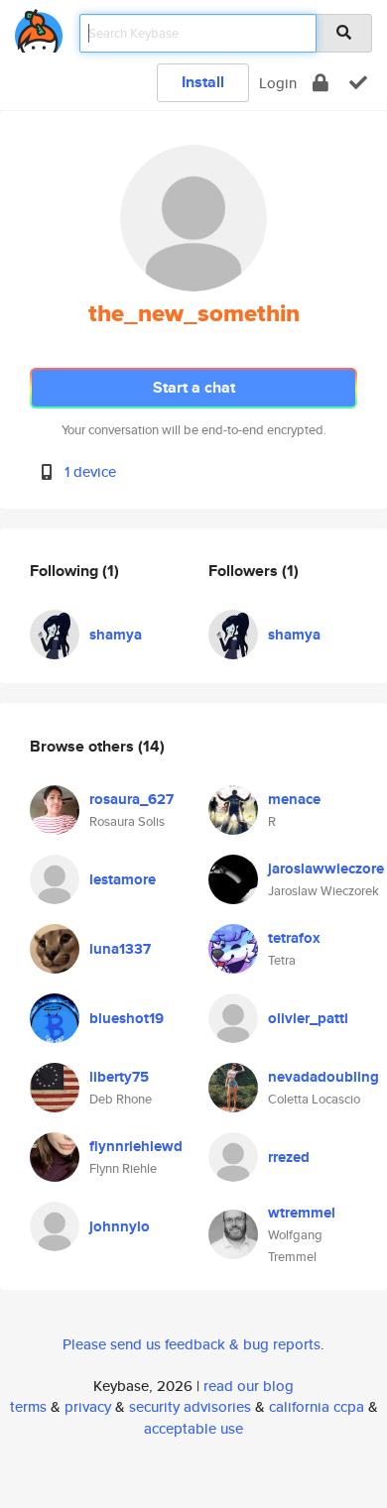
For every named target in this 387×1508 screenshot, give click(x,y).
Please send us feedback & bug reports (192, 1344)
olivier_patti (308, 1018)
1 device (90, 471)
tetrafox (294, 938)
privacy (87, 1406)
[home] (39, 27)
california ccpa (316, 1406)
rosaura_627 (131, 799)
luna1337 (120, 949)
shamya (115, 634)
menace (294, 799)
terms (28, 1406)
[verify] (358, 82)
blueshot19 (126, 1018)
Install (203, 81)
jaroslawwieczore (326, 868)
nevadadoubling (323, 1077)
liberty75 (119, 1077)
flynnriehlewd (136, 1146)
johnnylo (119, 1226)
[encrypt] (320, 82)
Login (278, 82)
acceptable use (193, 1428)
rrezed (289, 1157)
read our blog (248, 1385)
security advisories (190, 1406)
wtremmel (301, 1212)
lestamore (122, 879)
